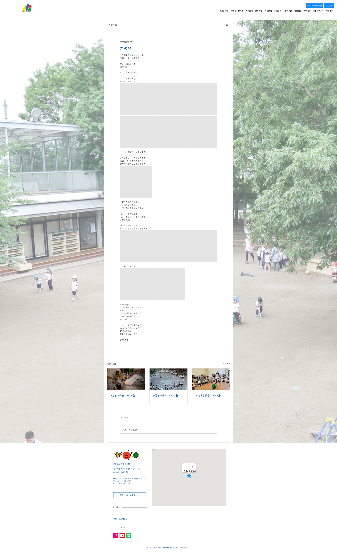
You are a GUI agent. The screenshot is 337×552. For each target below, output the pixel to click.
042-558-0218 (124, 481)
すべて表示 (225, 363)
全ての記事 (112, 25)
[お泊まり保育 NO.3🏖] (169, 379)
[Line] (128, 535)
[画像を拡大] (136, 99)
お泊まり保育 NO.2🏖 (208, 395)
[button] (227, 25)
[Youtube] (122, 535)
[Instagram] (115, 535)
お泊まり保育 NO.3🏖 (165, 395)
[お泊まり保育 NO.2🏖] (211, 379)
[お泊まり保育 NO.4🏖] (126, 379)
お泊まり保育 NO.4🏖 (122, 395)
